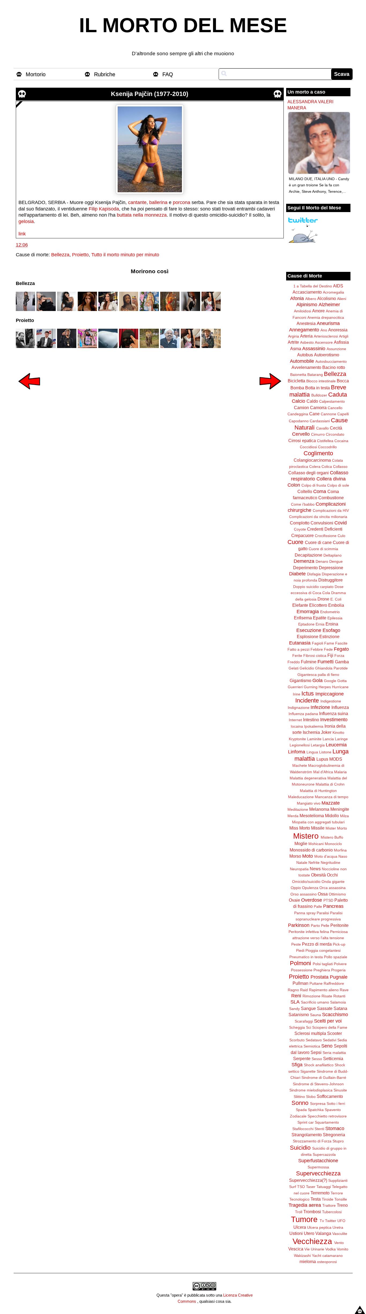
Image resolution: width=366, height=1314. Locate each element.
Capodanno (299, 421)
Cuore (295, 542)
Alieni (341, 299)
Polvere (340, 964)
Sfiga (297, 1064)
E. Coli (335, 599)
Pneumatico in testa (306, 957)
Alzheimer (329, 304)
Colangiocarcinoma (312, 460)
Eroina (332, 623)
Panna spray (305, 913)
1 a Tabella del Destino (312, 286)
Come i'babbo (303, 504)
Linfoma (296, 751)
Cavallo (322, 428)
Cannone (328, 414)
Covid (340, 522)
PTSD (328, 900)
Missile (317, 828)
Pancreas (333, 906)
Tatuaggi (323, 1187)
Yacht (316, 1255)
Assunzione (336, 349)
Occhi (332, 874)
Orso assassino (303, 894)
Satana (340, 1008)
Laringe (341, 739)
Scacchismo (335, 1014)
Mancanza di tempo (331, 797)
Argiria (293, 336)
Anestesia (306, 323)
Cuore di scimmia (323, 549)
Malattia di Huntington (318, 791)
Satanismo (299, 1014)
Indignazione (298, 707)
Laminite (314, 739)
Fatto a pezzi (298, 649)
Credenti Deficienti (324, 529)
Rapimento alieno (324, 990)
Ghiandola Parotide (331, 668)
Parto (315, 925)
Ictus (307, 693)
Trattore (329, 1205)
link (22, 233)
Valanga (323, 1233)
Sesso (317, 1059)
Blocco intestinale (321, 381)
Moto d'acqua (325, 856)
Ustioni (296, 1233)
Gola (317, 680)
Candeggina (297, 414)
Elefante (300, 605)
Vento (339, 1243)
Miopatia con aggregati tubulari (318, 822)
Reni (296, 995)
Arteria (306, 336)
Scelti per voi (328, 1021)
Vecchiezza (312, 1241)
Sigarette (308, 1071)
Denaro (322, 561)
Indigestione (330, 701)
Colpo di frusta (313, 485)
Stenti (319, 1129)
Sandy (294, 1008)
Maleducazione (301, 797)
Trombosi (312, 1211)
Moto (307, 856)
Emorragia (308, 611)
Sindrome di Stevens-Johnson (318, 1084)
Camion (301, 407)
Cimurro (318, 434)
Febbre (317, 649)
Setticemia (333, 1058)
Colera (314, 466)
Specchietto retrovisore (327, 1116)
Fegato (341, 649)
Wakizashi (302, 1255)
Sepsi (316, 1052)
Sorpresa (318, 1103)
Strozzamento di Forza (312, 1141)
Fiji (330, 655)
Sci (308, 1027)
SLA (295, 1002)
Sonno (300, 1103)
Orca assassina (332, 888)
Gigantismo (300, 680)
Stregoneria (334, 1134)
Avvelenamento (306, 367)
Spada (301, 1110)
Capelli (343, 414)
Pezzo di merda (317, 944)
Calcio (298, 401)
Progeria (338, 970)
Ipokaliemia (313, 726)
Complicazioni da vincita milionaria (318, 517)
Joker (326, 732)
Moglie (300, 843)
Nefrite (314, 862)
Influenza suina (333, 713)
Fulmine (308, 661)
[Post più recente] (29, 393)
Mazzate (331, 803)
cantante (137, 202)
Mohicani (316, 844)
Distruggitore (330, 580)
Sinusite (340, 1090)
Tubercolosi (332, 1212)
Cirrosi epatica (302, 440)
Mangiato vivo (308, 803)
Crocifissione (326, 536)
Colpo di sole (338, 485)
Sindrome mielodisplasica (311, 1090)
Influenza (340, 707)
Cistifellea (325, 441)
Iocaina (297, 726)
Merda (292, 816)
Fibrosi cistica (314, 655)
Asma (295, 348)
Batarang (315, 374)
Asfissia (341, 342)
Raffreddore (334, 983)
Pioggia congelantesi (323, 950)
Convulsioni (322, 522)
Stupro (338, 1141)
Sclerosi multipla (310, 1033)
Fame (329, 643)
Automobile (302, 361)
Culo (341, 536)
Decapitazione (308, 555)
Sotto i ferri (336, 1103)
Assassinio (313, 348)
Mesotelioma (312, 815)
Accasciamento (307, 292)
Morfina (340, 850)
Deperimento (305, 567)
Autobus (305, 354)
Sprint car (305, 1122)
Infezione (320, 707)
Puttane (316, 983)
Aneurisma (328, 323)
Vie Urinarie (314, 1249)
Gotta (342, 681)
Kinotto (338, 732)
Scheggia (297, 1027)
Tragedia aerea (305, 1205)
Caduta (337, 394)
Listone (325, 752)
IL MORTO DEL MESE (183, 25)
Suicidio (300, 1147)
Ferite (297, 655)
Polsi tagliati (323, 964)
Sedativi (329, 1040)
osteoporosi (327, 1262)
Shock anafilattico (319, 1065)
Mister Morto (336, 828)
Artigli (343, 336)
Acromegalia (333, 292)
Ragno (293, 990)
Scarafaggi (304, 1021)
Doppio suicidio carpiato (313, 586)
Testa (316, 1199)
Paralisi (323, 913)
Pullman (300, 983)
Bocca (343, 380)
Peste (296, 944)
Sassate (325, 1008)
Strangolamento (307, 1134)
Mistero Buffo (332, 837)
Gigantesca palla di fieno (318, 674)
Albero (310, 299)
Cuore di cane (318, 542)
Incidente (307, 700)
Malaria (340, 772)
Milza (344, 816)
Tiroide (327, 1199)
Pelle (325, 925)
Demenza (304, 561)
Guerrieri (295, 687)
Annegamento (304, 329)
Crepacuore (302, 535)
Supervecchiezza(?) (308, 1180)
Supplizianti (338, 1180)
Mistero (306, 836)
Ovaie (294, 900)
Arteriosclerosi (326, 336)
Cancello (335, 408)
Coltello (304, 491)
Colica (327, 466)
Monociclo (333, 844)
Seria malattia (334, 1052)
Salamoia (338, 1002)
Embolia (336, 605)
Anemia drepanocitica (325, 317)
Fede (328, 649)
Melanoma (319, 809)
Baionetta (298, 374)
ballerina (158, 202)
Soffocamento (330, 1096)
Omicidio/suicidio (306, 881)
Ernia (320, 624)
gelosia (26, 221)
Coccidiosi (308, 447)
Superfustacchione (318, 1160)
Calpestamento (332, 401)
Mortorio (36, 74)
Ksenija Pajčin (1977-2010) (149, 94)
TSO (301, 1187)
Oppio (296, 888)
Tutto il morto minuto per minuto (125, 254)
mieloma (308, 1261)
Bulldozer (319, 395)
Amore (318, 310)
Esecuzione (308, 630)
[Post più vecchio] (270, 393)
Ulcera (299, 1227)
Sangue (308, 1008)
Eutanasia (300, 643)
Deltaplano (332, 555)
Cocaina (341, 441)
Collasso (340, 466)
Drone (323, 599)
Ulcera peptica (319, 1227)
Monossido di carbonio (311, 849)
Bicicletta (296, 380)
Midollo (332, 815)
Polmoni (300, 963)
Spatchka (316, 1110)
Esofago (331, 630)
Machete (299, 765)
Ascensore (324, 342)
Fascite (341, 643)
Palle (318, 906)
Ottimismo (337, 894)
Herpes (325, 687)
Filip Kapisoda (104, 209)
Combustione (331, 497)
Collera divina (331, 479)
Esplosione (307, 636)
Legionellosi (300, 745)
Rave (344, 990)
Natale (301, 862)
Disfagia (314, 574)
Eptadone (306, 624)
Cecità (336, 427)
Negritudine (330, 862)
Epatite (319, 617)
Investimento (334, 719)
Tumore (304, 1219)
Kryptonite (297, 739)
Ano (323, 330)
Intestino (311, 719)
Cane (314, 413)
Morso (295, 856)
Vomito (342, 1249)
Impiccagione (329, 694)
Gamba (342, 661)
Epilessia (334, 618)
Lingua (312, 752)
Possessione (301, 970)
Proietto (80, 254)
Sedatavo (314, 1040)
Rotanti (339, 996)
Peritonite (339, 925)
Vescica (295, 1248)
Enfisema (303, 617)
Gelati (293, 668)
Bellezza (60, 254)
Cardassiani (320, 421)
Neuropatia (299, 869)
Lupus (322, 759)
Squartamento (327, 1122)
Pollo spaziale (335, 957)
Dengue (336, 561)
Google (330, 681)
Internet (295, 720)
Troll (298, 1212)
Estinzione (329, 636)
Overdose (311, 900)
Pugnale (339, 977)
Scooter (334, 1033)
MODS (335, 759)
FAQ (167, 74)
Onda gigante (333, 881)
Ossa (323, 893)
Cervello (301, 434)
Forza (339, 655)
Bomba (297, 387)
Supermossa (318, 1167)
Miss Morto (299, 828)
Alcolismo (326, 298)
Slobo (311, 1096)
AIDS (338, 285)
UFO (341, 1221)
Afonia (297, 298)
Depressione (331, 567)
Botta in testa (317, 387)
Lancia (328, 739)
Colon (293, 485)
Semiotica (312, 1046)
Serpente (302, 1058)
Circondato (335, 434)
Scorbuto (297, 1040)
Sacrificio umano (315, 1002)
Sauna (315, 1015)
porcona (181, 202)
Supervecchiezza (318, 1173)
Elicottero (318, 605)
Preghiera (321, 970)
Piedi (300, 950)
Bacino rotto (333, 367)
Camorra (318, 407)
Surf (292, 1187)
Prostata (319, 977)
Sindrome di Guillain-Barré (323, 1077)
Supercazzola (324, 1154)
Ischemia (311, 732)
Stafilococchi (302, 1129)
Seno (327, 1046)
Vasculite (339, 1233)
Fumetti (326, 661)
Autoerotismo (326, 354)
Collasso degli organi (308, 472)
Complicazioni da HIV (331, 510)
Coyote (300, 529)
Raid (304, 990)
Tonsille (340, 1199)
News (315, 868)
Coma (319, 491)
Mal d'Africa (323, 772)
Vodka (330, 1249)
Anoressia (338, 329)
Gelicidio (307, 668)
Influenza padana (303, 714)
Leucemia (336, 744)
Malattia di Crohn (330, 784)
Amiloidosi (302, 311)
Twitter (330, 1221)
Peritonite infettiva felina (309, 932)
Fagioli (317, 643)
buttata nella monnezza (142, 215)
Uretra (338, 1227)
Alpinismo (306, 304)
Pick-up (339, 944)
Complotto (299, 522)
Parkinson (298, 925)
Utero (309, 1233)
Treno (342, 1205)
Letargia (318, 745)
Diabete (297, 573)
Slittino (299, 1096)
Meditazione (297, 809)
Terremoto (320, 1192)
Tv (322, 1221)
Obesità (318, 874)
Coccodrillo (327, 447)
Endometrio (330, 612)
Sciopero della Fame (329, 1027)
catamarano (332, 1255)
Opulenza (310, 888)
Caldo (312, 401)
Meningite (339, 809)
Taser (310, 1187)
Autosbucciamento (331, 361)
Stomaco (334, 1128)
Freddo (293, 662)
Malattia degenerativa (308, 778)
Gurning (311, 687)
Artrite (293, 342)
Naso (342, 856)
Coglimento (318, 453)
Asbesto (307, 342)
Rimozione (311, 996)
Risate (327, 996)
